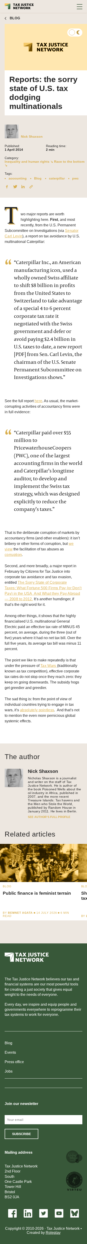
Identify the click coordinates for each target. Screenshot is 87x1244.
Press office (14, 1062)
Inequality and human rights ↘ (29, 161)
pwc (75, 178)
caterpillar (57, 178)
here (38, 401)
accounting (18, 178)
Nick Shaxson (32, 136)
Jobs (9, 1071)
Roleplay (53, 1233)
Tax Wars (48, 666)
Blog (38, 178)
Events (10, 1052)
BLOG (15, 18)
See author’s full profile (49, 817)
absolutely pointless (37, 710)
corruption (13, 555)
